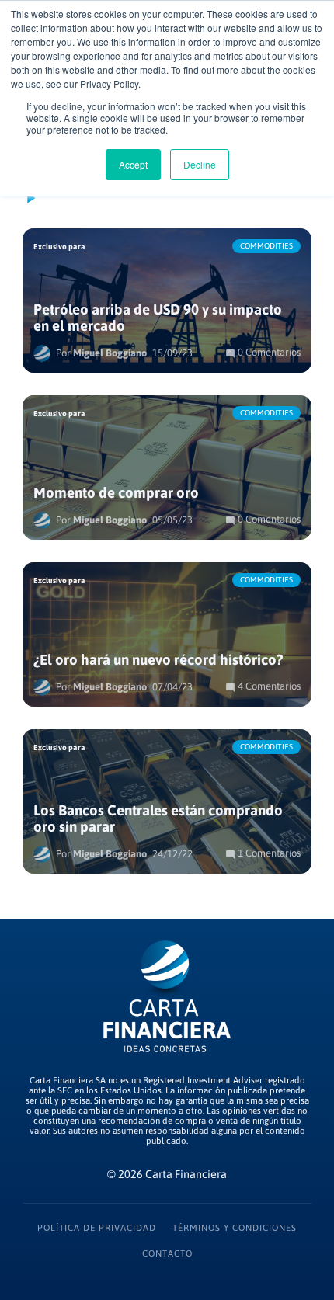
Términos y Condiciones (234, 1227)
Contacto (167, 1253)
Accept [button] (133, 164)
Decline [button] (199, 164)
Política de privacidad (96, 1227)
